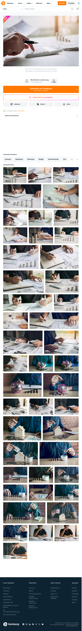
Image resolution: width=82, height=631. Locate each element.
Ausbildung (7, 598)
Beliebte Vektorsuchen (33, 596)
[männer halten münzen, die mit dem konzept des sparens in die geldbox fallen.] (59, 452)
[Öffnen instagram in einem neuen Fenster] (26, 623)
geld (64, 158)
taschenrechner (53, 158)
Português (73, 593)
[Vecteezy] (3, 3)
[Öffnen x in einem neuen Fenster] (39, 623)
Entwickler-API (8, 601)
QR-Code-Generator (9, 614)
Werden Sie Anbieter (54, 596)
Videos (29, 3)
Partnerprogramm (35, 593)
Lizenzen (32, 587)
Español (73, 590)
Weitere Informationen (12, 114)
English (72, 587)
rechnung (30, 158)
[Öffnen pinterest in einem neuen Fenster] (33, 623)
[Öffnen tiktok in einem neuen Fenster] (36, 623)
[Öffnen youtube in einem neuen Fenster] (42, 623)
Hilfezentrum (55, 587)
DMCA (31, 590)
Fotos (20, 3)
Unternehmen (8, 596)
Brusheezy (6, 587)
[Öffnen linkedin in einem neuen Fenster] (30, 623)
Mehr (48, 3)
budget (41, 158)
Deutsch (73, 596)
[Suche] (72, 9)
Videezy (5, 593)
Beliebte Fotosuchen (33, 601)
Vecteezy (6, 590)
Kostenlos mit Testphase (41, 89)
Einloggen (71, 3)
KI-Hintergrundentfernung (11, 610)
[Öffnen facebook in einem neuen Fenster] (23, 623)
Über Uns (54, 593)
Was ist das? (21, 111)
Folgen (54, 82)
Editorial (39, 3)
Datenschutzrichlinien (70, 623)
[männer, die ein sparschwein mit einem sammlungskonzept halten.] (41, 362)
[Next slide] (74, 158)
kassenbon (19, 158)
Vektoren (10, 3)
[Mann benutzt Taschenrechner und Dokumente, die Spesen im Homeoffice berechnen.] (14, 174)
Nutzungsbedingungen (56, 623)
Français (73, 598)
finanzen (8, 158)
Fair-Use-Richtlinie (70, 625)
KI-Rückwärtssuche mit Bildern (11, 605)
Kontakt (53, 590)
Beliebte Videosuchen (33, 606)
